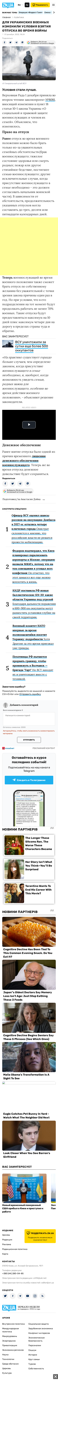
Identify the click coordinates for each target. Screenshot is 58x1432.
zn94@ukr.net (39, 1278)
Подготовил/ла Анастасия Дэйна (21, 499)
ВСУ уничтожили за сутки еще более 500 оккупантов (31, 346)
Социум (32, 1350)
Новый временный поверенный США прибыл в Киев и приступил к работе (22, 1208)
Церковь (6, 1368)
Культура (7, 1373)
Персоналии (34, 1345)
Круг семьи (34, 1359)
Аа (27, 5)
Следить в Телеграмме (31, 780)
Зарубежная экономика (40, 1328)
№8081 (50, 99)
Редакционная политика (14, 1249)
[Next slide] (53, 12)
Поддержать (42, 5)
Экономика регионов (13, 1350)
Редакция (7, 1239)
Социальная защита (38, 1324)
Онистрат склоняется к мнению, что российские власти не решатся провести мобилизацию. (33, 529)
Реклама (6, 1244)
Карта (5, 1254)
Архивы (6, 1235)
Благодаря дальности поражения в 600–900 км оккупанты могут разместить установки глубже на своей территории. (34, 604)
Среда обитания (10, 1364)
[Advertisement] (29, 246)
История (32, 1355)
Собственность (36, 1368)
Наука (5, 1354)
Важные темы (9, 13)
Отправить (29, 740)
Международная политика (10, 1330)
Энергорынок (9, 1341)
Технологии (8, 1359)
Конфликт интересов (39, 1333)
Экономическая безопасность (36, 1339)
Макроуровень (9, 1336)
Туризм (32, 1364)
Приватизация (9, 1345)
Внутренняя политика (13, 1324)
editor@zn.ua (47, 1282)
